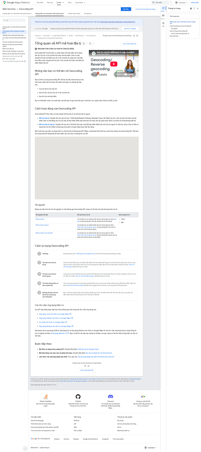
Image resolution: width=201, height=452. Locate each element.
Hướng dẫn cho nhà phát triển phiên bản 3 (49, 13)
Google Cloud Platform (90, 439)
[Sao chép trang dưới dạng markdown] (90, 43)
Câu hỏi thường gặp (37, 420)
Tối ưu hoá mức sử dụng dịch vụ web (43, 430)
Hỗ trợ (119, 427)
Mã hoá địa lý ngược (42, 225)
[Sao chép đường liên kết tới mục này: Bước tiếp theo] (54, 344)
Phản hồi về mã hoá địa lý (75, 285)
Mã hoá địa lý (40, 219)
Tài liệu (59, 2)
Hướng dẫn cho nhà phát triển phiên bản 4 (17, 13)
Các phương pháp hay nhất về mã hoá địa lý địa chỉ (96, 357)
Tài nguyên (87, 13)
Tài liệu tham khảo (74, 13)
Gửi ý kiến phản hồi (129, 44)
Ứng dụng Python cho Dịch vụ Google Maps (55, 318)
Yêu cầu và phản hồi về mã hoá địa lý (99, 353)
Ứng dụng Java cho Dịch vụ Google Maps (54, 314)
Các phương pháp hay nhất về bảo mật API (45, 427)
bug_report (191, 8)
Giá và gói (120, 420)
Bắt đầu (126, 9)
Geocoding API (26, 9)
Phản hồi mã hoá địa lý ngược (87, 227)
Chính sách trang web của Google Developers (73, 381)
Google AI (105, 439)
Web (75, 427)
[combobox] (161, 2)
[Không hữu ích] (137, 35)
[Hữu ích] (134, 35)
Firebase (76, 439)
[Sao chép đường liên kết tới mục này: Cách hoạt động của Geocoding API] (78, 109)
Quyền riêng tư (45, 447)
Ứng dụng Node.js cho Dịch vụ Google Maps (55, 326)
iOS (75, 424)
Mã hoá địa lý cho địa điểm (44, 233)
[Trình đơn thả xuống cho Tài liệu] (63, 2)
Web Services (9, 9)
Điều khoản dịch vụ (123, 430)
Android (76, 420)
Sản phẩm (40, 2)
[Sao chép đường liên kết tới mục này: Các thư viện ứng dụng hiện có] (66, 305)
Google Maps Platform (59, 35)
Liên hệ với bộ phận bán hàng (145, 9)
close (197, 8)
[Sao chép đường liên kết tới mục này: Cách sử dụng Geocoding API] (70, 246)
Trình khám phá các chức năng (41, 424)
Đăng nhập (194, 2)
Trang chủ (38, 35)
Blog (69, 2)
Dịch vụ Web (78, 430)
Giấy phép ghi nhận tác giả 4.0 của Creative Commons (86, 379)
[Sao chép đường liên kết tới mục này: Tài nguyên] (47, 205)
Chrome (66, 439)
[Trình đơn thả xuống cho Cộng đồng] (85, 2)
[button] (54, 49)
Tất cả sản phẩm (118, 439)
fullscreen (194, 8)
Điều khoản (34, 447)
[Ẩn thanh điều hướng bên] (25, 448)
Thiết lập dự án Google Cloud (85, 254)
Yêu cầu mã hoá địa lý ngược (84, 276)
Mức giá (50, 2)
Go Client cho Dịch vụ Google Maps (52, 322)
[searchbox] (14, 20)
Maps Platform (22, 2)
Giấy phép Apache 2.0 (59, 333)
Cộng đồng (79, 2)
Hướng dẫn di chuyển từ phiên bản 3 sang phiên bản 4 (117, 22)
